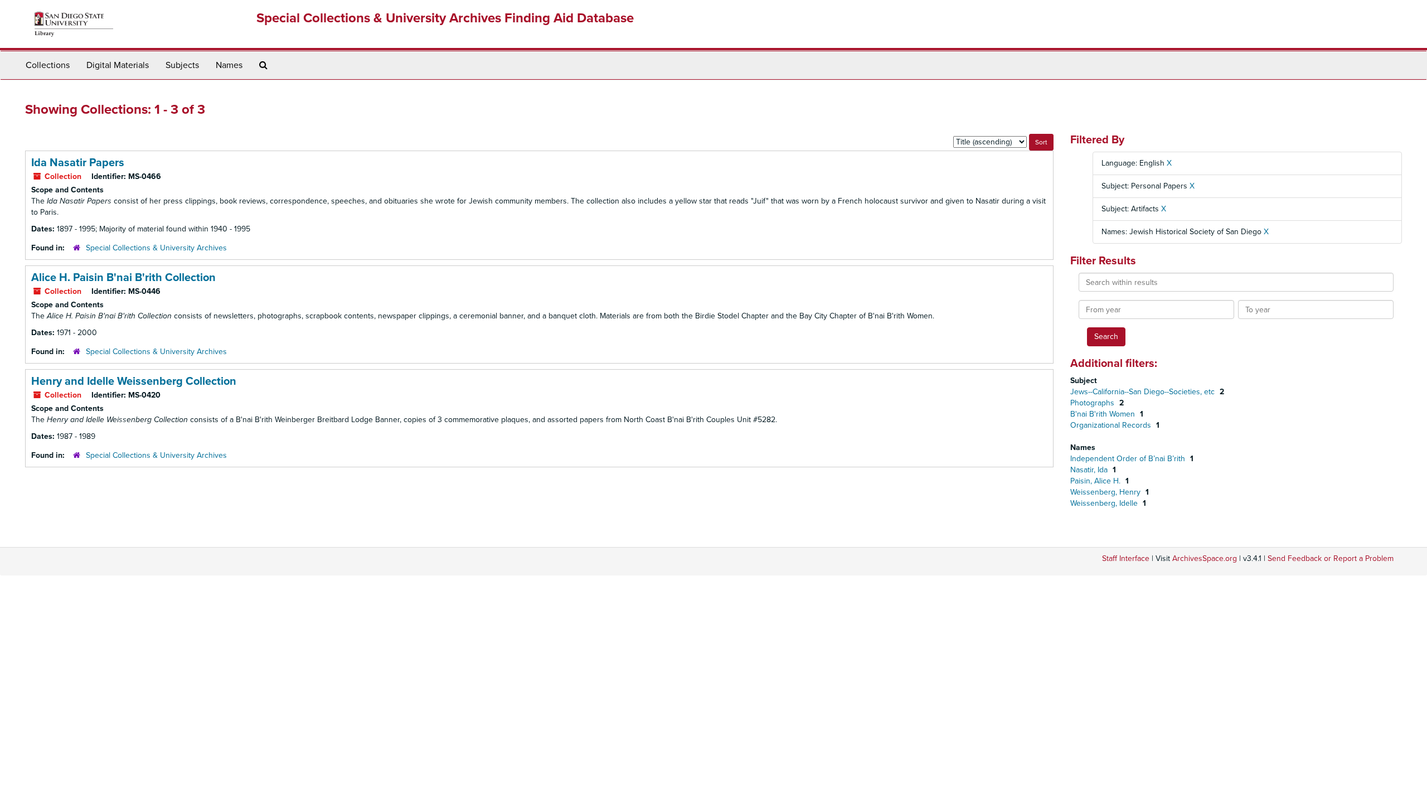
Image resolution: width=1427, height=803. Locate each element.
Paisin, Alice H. (1096, 481)
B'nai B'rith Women (1103, 414)
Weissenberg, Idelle (1105, 503)
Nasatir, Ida (1090, 470)
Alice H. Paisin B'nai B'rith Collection (123, 277)
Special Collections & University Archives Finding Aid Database (445, 18)
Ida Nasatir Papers (77, 163)
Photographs (1093, 403)
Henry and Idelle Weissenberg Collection (133, 381)
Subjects (182, 65)
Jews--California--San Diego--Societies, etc (1143, 391)
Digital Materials (117, 65)
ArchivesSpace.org (1204, 558)
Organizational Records (1111, 425)
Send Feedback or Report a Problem (1331, 558)
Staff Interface (1125, 558)
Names (229, 65)
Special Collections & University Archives (156, 248)
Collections (48, 65)
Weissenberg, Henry (1106, 492)
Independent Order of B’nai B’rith (1128, 458)
